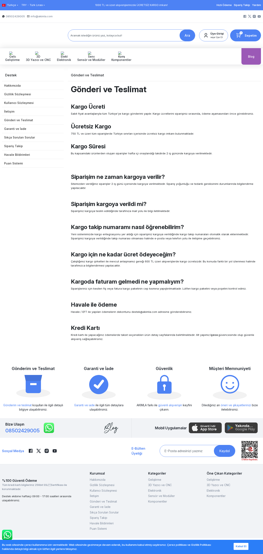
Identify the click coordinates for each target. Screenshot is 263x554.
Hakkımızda (12, 85)
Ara (187, 35)
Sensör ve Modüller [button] (91, 60)
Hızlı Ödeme (224, 5)
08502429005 (22, 431)
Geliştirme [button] (12, 60)
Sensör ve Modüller (161, 496)
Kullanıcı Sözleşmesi (19, 103)
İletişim (9, 111)
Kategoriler (157, 473)
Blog (251, 56)
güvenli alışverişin (170, 405)
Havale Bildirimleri (17, 154)
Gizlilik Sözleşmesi (17, 94)
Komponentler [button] (121, 60)
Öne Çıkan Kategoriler (224, 473)
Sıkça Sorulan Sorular (19, 137)
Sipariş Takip (242, 5)
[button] (213, 35)
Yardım (256, 5)
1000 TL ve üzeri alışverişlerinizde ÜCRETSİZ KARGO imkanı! (131, 5)
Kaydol (224, 451)
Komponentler (157, 501)
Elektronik (154, 490)
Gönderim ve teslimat (17, 405)
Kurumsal (97, 473)
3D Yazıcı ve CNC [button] (38, 60)
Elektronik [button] (64, 60)
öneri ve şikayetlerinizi (236, 405)
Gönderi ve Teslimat (18, 120)
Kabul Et (241, 546)
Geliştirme (154, 479)
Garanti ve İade (15, 128)
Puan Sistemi (13, 163)
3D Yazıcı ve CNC (160, 485)
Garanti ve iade (84, 405)
